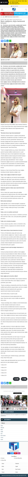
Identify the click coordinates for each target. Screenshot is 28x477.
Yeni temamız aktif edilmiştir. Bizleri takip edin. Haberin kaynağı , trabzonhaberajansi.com (18, 2)
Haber (2, 425)
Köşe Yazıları (3, 435)
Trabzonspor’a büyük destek (12, 16)
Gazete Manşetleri (18, 458)
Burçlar (3, 458)
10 (26, 409)
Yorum (2, 437)
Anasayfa (2, 19)
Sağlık (5, 19)
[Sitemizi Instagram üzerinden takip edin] (18, 453)
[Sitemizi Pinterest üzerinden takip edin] (15, 453)
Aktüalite (2, 427)
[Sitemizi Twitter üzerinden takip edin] (12, 453)
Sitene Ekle (4, 460)
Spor (2, 433)
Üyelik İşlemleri (15, 6)
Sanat (2, 439)
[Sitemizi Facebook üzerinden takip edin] (8, 453)
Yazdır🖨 (16, 379)
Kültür (2, 429)
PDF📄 (24, 379)
